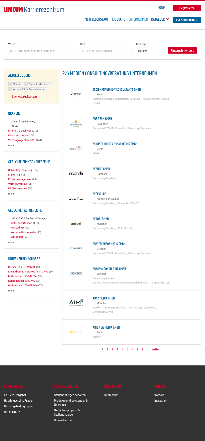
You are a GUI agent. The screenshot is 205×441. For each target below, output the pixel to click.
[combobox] (42, 51)
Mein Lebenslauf (97, 19)
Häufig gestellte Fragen (18, 400)
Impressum (111, 395)
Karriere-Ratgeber (15, 395)
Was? (11, 44)
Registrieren (187, 8)
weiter (155, 349)
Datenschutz (12, 412)
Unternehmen (138, 19)
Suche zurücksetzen (24, 96)
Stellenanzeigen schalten (70, 395)
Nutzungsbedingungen (18, 406)
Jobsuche (118, 19)
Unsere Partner (63, 420)
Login (162, 7)
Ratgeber (158, 19)
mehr (11, 145)
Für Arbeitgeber (185, 20)
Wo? (82, 44)
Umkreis (141, 44)
